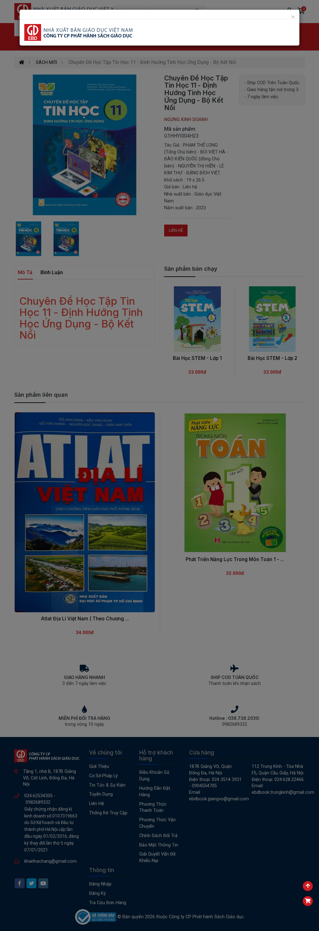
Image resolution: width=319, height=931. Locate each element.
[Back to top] (308, 886)
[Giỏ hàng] (308, 901)
